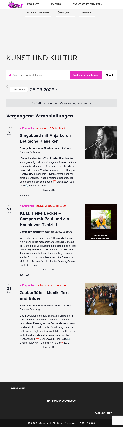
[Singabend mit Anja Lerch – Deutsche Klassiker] (101, 142)
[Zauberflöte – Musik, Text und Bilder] (101, 299)
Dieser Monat (19, 89)
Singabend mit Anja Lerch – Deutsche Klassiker (47, 138)
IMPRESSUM (18, 388)
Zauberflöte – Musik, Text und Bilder (44, 295)
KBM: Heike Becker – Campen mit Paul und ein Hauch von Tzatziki (44, 218)
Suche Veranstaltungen (86, 75)
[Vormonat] (7, 86)
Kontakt (87, 12)
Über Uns (64, 12)
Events (56, 4)
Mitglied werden (38, 12)
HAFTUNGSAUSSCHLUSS (61, 400)
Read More (48, 189)
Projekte (33, 4)
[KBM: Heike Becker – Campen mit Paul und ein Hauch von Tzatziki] (101, 222)
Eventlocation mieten (87, 4)
